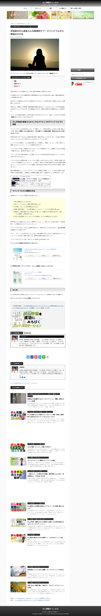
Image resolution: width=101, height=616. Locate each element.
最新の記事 (28, 333)
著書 (50, 8)
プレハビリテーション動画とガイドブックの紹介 (41, 460)
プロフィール (38, 8)
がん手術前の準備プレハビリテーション (21, 383)
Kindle (43, 255)
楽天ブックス (56, 255)
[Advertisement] (37, 434)
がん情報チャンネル (50, 2)
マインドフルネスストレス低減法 (33, 272)
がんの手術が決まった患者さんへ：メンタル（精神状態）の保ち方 (32, 598)
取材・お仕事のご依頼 (76, 8)
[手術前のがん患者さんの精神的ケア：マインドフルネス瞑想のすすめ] (39, 357)
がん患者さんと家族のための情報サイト (50, 611)
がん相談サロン (63, 8)
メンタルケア (34, 383)
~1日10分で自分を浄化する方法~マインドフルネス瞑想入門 (40, 249)
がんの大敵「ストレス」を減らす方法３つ (39, 447)
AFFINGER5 (66, 613)
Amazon (31, 255)
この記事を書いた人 (17, 333)
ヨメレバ (30, 250)
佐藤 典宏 (24, 336)
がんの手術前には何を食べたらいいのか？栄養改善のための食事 (32, 600)
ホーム (25, 8)
